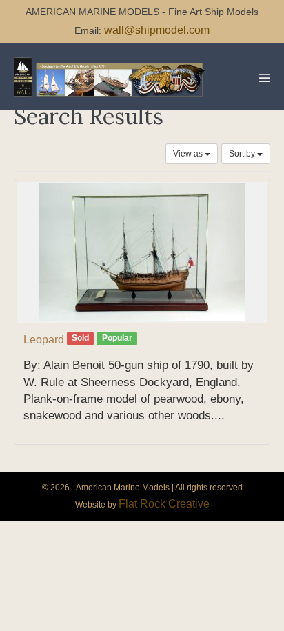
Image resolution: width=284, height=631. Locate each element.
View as (189, 154)
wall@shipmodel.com (157, 30)
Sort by (243, 154)
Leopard (43, 339)
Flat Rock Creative (164, 504)
